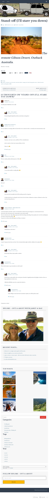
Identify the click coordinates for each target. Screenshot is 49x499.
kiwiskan (7, 179)
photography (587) (7, 438)
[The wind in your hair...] (39, 391)
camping (23, 82)
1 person (9, 149)
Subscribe (14, 482)
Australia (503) (7, 440)
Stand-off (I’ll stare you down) (24, 21)
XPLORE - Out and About (19, 24)
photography (6, 83)
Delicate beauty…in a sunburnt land (9, 89)
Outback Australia (40, 82)
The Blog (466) (6, 424)
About (8, 1)
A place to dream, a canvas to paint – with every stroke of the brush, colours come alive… (20, 355)
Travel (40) (6, 432)
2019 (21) (6, 459)
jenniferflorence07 (10, 124)
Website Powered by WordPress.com (40, 490)
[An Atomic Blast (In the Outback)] (9, 378)
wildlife (10, 83)
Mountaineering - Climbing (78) (10, 430)
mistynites (7, 262)
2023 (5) (5, 453)
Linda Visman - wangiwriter (12, 207)
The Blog (3, 80)
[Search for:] (21, 417)
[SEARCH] (46, 1)
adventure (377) (7, 446)
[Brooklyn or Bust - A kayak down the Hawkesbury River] (26, 391)
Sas (5, 155)
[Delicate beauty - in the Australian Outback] (9, 391)
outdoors (2, 83)
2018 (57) (6, 461)
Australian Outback (19, 82)
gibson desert (34, 82)
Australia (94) (6, 428)
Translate (11, 468)
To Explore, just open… (8, 357)
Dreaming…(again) (41, 89)
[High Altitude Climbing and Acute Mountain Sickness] (9, 405)
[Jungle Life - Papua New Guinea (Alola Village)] (39, 405)
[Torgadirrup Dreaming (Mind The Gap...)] (39, 378)
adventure (4, 82)
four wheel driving (29, 82)
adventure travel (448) (8, 442)
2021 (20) (6, 455)
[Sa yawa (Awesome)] (22, 378)
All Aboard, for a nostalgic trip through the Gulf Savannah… (15, 351)
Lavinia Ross (7, 238)
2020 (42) (6, 457)
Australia (13, 82)
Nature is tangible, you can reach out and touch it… (13, 353)
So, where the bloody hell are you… (10, 359)
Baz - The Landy (12, 112)
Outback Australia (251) (8, 426)
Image (3, 24)
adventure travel (9, 82)
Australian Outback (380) (8, 444)
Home (3, 1)
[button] (23, 326)
